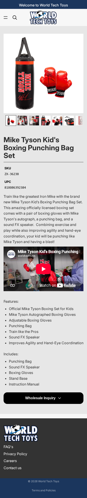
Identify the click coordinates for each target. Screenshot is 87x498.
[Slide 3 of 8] (34, 120)
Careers (10, 460)
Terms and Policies (44, 490)
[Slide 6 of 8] (69, 120)
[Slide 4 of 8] (46, 120)
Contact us (12, 468)
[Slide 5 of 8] (57, 120)
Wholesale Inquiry (40, 398)
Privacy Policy (15, 453)
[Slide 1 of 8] (11, 120)
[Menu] (5, 17)
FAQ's (8, 447)
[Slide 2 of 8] (22, 120)
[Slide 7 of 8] (80, 120)
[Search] (15, 17)
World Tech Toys (48, 481)
